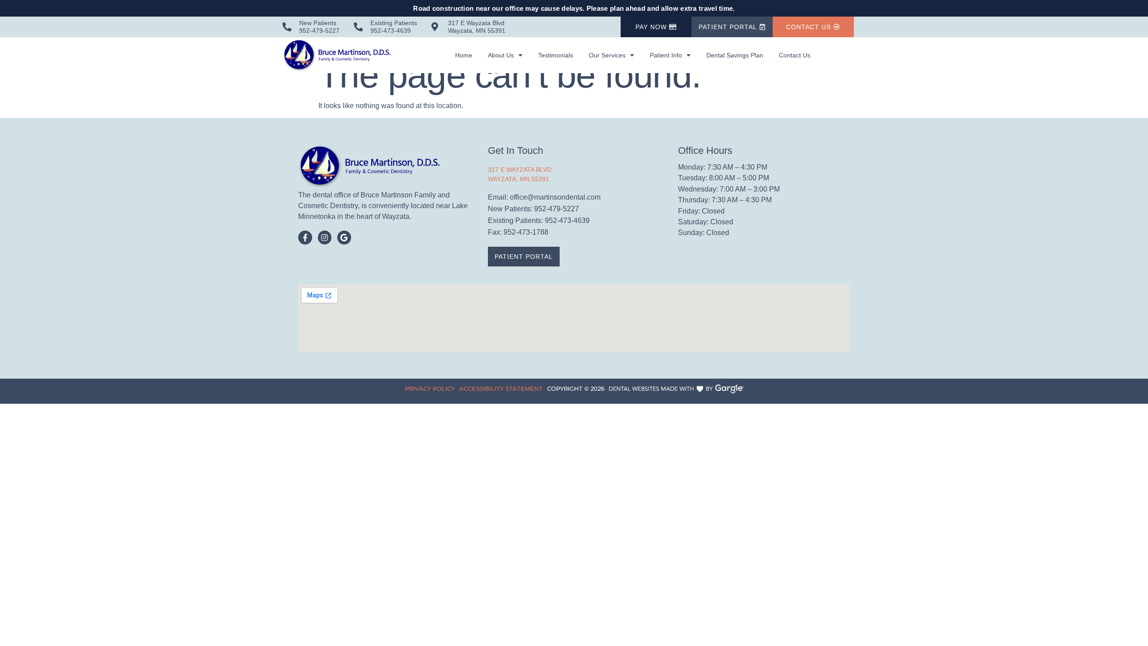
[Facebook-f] (305, 237)
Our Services (607, 55)
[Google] (344, 237)
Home (463, 55)
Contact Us (794, 55)
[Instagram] (325, 237)
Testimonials (555, 55)
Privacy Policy (430, 388)
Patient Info (666, 55)
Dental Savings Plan (734, 55)
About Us (501, 55)
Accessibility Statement (501, 388)
